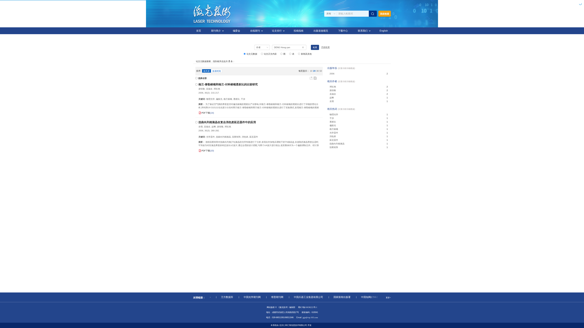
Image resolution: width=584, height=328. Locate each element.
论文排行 (277, 30)
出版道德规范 (320, 30)
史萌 (200, 126)
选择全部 (202, 78)
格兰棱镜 (334, 129)
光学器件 (334, 133)
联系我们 (363, 30)
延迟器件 (334, 140)
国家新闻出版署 (337, 297)
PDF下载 (206, 113)
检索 (315, 47)
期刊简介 (216, 30)
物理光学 (334, 114)
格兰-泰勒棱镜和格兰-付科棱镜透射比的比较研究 (228, 84)
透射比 (333, 122)
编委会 (236, 30)
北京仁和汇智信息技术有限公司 (293, 325)
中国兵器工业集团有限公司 (304, 297)
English (384, 30)
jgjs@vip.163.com (310, 317)
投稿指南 (298, 30)
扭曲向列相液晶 (337, 143)
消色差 (333, 136)
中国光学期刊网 (247, 297)
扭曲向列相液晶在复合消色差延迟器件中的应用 (227, 122)
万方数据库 (222, 297)
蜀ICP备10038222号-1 (307, 307)
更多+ (388, 297)
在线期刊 (255, 30)
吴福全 (209, 89)
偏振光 (333, 125)
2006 (332, 73)
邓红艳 (217, 89)
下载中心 (343, 30)
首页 (198, 30)
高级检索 (384, 13)
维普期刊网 (272, 297)
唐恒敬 (201, 89)
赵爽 (214, 126)
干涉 (332, 118)
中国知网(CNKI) (365, 297)
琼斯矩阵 (334, 147)
